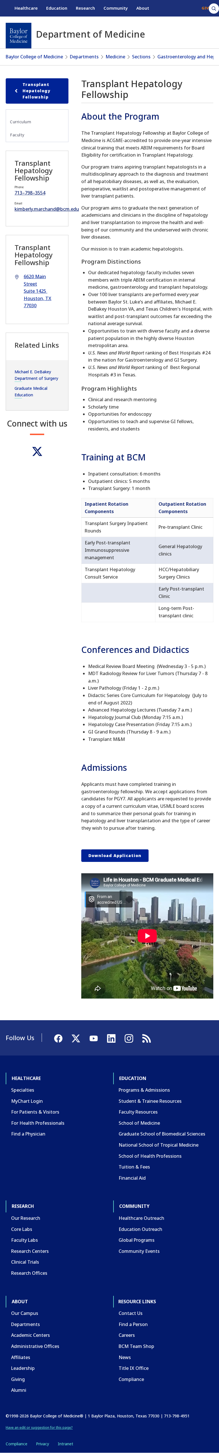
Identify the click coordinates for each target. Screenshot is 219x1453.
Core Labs (21, 1229)
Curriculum (20, 121)
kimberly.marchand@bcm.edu (47, 209)
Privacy (42, 1443)
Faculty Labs (24, 1240)
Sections (141, 57)
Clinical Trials (25, 1262)
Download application (114, 855)
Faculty (17, 135)
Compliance (131, 1379)
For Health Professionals (37, 1123)
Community (116, 8)
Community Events (139, 1251)
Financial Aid (132, 1178)
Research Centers (30, 1251)
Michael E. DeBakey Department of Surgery (36, 375)
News (125, 1357)
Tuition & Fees (134, 1167)
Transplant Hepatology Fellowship (36, 91)
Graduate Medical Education (31, 391)
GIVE (206, 8)
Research (85, 8)
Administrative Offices (35, 1346)
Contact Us (131, 1313)
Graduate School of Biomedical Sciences (162, 1134)
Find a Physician (28, 1134)
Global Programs (137, 1240)
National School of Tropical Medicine (158, 1145)
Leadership (23, 1368)
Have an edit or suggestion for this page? (39, 1427)
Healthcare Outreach (141, 1218)
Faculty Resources (138, 1112)
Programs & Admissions (144, 1090)
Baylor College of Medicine (34, 57)
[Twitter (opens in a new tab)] (37, 451)
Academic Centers (30, 1335)
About (142, 8)
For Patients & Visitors (35, 1112)
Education (56, 8)
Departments (84, 57)
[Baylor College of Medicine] (18, 35)
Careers (127, 1335)
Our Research (25, 1218)
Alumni (18, 1390)
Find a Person (133, 1324)
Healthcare (26, 8)
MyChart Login (27, 1101)
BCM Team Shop (136, 1346)
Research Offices (29, 1273)
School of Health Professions (150, 1156)
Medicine (115, 57)
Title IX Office (134, 1368)
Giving (18, 1379)
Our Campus (24, 1313)
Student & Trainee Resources (150, 1101)
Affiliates (20, 1357)
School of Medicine (139, 1123)
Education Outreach (140, 1229)
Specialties (22, 1090)
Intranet (65, 1443)
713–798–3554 (30, 193)
